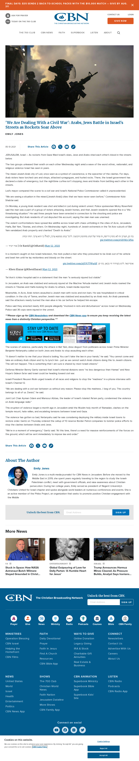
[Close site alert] (132, 5)
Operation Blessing (17, 638)
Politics (10, 706)
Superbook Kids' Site (84, 696)
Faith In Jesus (48, 648)
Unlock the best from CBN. (43, 512)
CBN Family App (50, 709)
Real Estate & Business (82, 663)
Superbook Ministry (86, 681)
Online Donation (84, 638)
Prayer (44, 643)
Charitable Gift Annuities (83, 655)
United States (14, 681)
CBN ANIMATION (85, 676)
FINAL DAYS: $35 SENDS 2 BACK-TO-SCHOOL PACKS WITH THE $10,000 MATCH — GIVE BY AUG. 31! (66, 5)
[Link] (73, 147)
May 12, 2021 (52, 245)
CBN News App (15, 711)
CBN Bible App (49, 663)
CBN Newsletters (38, 315)
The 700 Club (27, 32)
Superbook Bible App (84, 688)
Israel (8, 691)
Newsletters (115, 638)
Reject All (103, 748)
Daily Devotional (50, 638)
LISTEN (94, 32)
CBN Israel (12, 643)
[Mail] (67, 147)
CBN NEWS (47, 32)
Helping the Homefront (12, 650)
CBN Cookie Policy (39, 747)
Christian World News (49, 688)
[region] (69, 748)
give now (120, 20)
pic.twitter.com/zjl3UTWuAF (80, 263)
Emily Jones (14, 134)
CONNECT (115, 634)
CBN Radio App (118, 691)
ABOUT (108, 32)
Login (131, 14)
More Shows (47, 704)
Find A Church (48, 653)
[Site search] (119, 34)
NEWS (9, 676)
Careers (113, 653)
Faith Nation (47, 694)
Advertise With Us (119, 648)
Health (9, 696)
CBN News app (78, 315)
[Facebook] (54, 147)
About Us (114, 658)
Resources (46, 658)
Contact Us (113, 14)
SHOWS (45, 676)
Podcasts (114, 686)
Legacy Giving (83, 643)
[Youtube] (56, 730)
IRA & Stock (81, 648)
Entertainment (14, 701)
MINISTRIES (13, 634)
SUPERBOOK (78, 32)
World (9, 686)
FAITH (62, 32)
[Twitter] (60, 147)
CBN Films (11, 657)
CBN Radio (115, 681)
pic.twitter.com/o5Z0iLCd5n (117, 240)
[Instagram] (74, 730)
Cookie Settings (103, 741)
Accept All (103, 755)
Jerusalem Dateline (52, 699)
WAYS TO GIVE (84, 634)
